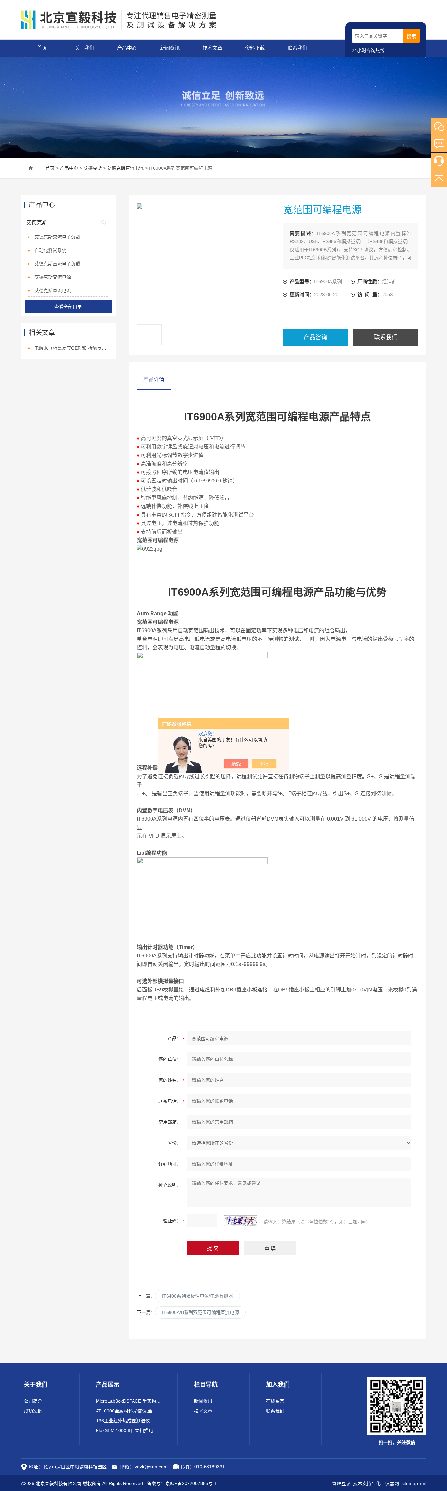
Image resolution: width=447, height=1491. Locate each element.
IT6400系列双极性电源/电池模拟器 (197, 1296)
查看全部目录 (68, 306)
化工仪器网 (387, 1483)
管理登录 (341, 1483)
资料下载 (255, 48)
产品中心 (127, 48)
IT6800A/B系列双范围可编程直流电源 (200, 1312)
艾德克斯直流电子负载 (57, 263)
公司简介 (33, 1401)
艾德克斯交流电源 (52, 277)
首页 (42, 48)
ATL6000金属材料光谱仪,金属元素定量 (128, 1410)
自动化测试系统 (50, 250)
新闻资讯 (170, 48)
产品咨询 (315, 337)
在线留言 (275, 1401)
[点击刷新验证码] (240, 1220)
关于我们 (84, 48)
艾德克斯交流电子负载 (57, 236)
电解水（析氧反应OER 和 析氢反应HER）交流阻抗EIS (71, 348)
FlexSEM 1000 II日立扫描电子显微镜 (128, 1430)
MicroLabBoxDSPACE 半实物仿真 (128, 1401)
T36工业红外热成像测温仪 (123, 1420)
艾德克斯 (92, 168)
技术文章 (212, 48)
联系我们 (297, 48)
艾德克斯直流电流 (125, 168)
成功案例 (33, 1410)
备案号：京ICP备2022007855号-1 (182, 1483)
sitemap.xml (414, 1483)
